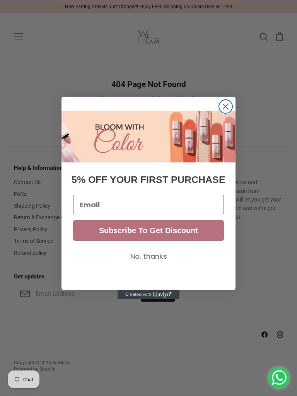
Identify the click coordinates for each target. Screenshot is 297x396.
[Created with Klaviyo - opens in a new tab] (148, 294)
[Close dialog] (225, 106)
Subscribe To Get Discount (148, 230)
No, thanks (148, 256)
